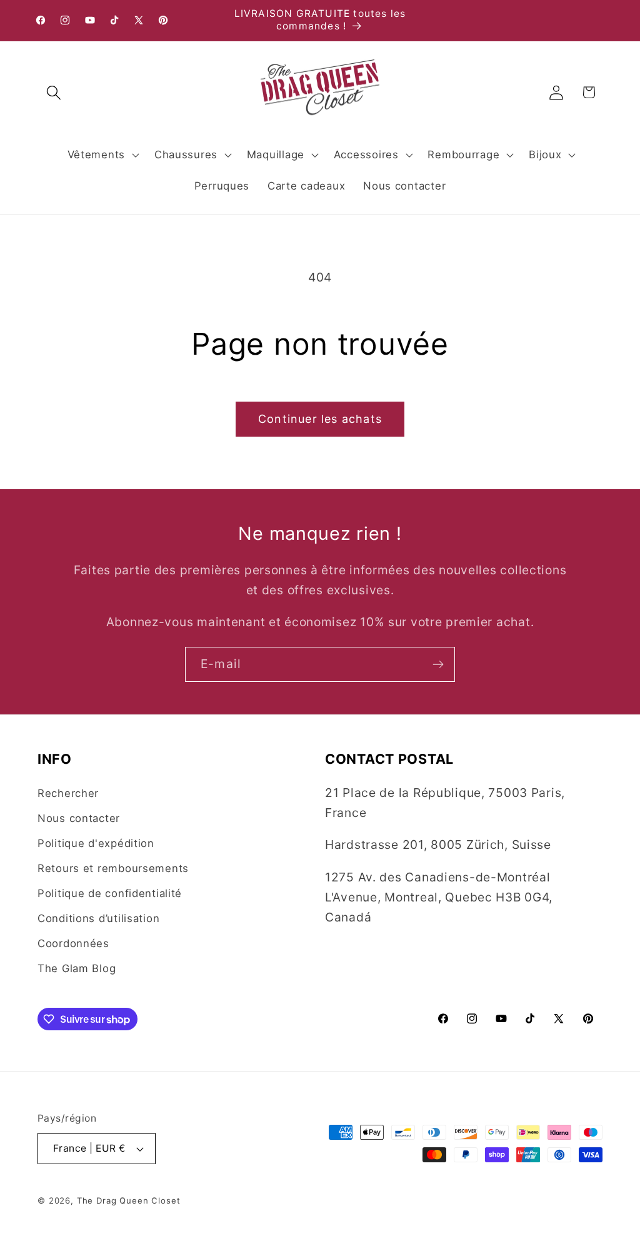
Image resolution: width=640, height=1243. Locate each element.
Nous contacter (79, 818)
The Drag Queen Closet (129, 1200)
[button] (54, 92)
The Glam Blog (77, 968)
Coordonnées (73, 943)
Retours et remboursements (113, 868)
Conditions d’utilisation (98, 918)
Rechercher (68, 793)
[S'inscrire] (437, 664)
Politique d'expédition (96, 843)
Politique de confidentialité (110, 893)
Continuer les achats (320, 418)
